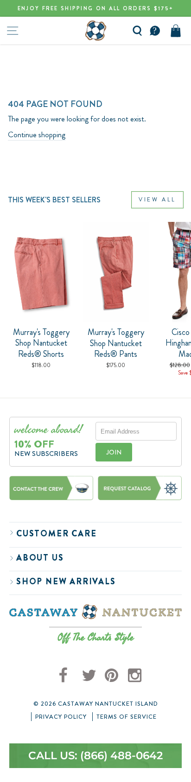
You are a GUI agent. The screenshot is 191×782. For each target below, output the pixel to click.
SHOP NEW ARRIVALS (66, 581)
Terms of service (126, 717)
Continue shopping (36, 134)
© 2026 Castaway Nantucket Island (95, 704)
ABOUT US (40, 558)
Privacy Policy (61, 717)
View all (157, 199)
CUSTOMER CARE (56, 534)
